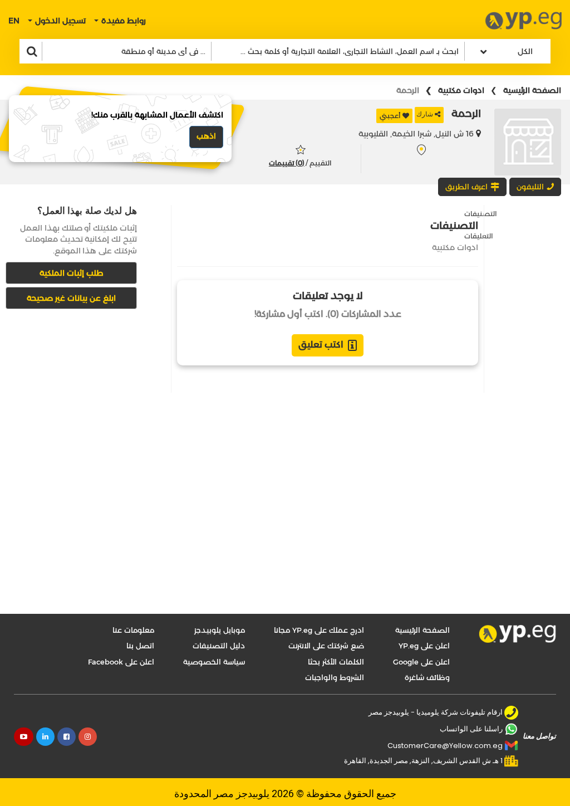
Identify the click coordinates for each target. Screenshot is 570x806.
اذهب (206, 135)
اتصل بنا (140, 645)
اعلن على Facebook (121, 661)
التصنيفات (480, 213)
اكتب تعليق (320, 344)
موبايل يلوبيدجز (219, 630)
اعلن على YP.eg (424, 645)
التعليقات (478, 236)
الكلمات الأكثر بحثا (336, 661)
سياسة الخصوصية (214, 661)
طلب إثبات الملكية (72, 273)
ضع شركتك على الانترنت (326, 645)
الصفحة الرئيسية (532, 90)
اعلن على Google (421, 661)
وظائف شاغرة (427, 677)
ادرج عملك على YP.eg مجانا (319, 630)
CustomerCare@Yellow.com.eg (445, 745)
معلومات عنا (133, 630)
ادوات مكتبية (461, 90)
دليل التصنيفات (219, 645)
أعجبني (390, 115)
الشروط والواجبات (334, 677)
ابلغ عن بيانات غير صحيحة (71, 298)
